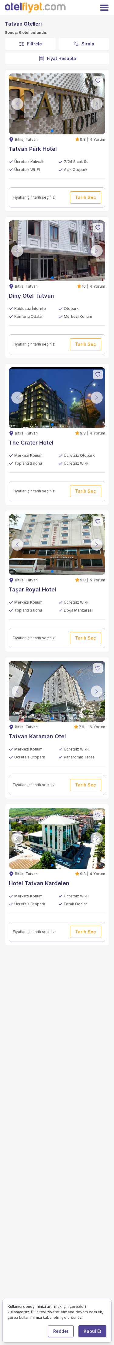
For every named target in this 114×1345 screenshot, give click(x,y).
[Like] (98, 81)
